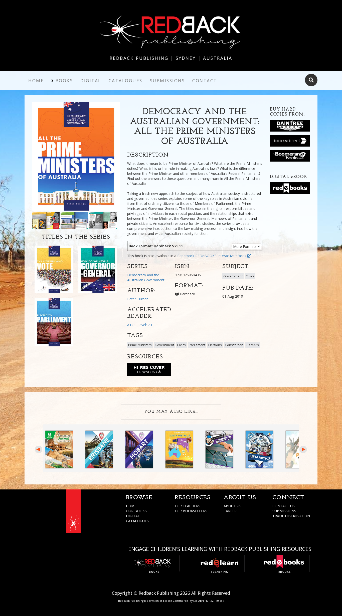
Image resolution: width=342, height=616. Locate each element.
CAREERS (231, 510)
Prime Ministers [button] (140, 345)
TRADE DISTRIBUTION (291, 515)
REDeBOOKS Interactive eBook (221, 255)
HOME (131, 505)
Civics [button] (250, 276)
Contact (204, 81)
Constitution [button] (234, 345)
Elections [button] (215, 345)
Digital (90, 81)
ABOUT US (232, 505)
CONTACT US (283, 505)
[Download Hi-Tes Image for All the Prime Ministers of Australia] (149, 370)
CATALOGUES (137, 520)
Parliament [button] (197, 345)
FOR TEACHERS (187, 505)
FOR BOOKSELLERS (191, 510)
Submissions (167, 81)
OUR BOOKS (136, 510)
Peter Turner (137, 299)
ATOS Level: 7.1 (139, 324)
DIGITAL (133, 515)
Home (36, 81)
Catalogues (125, 81)
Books (64, 81)
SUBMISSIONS (284, 510)
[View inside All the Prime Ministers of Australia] (46, 220)
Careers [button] (252, 345)
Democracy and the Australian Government (145, 277)
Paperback (185, 255)
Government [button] (233, 276)
